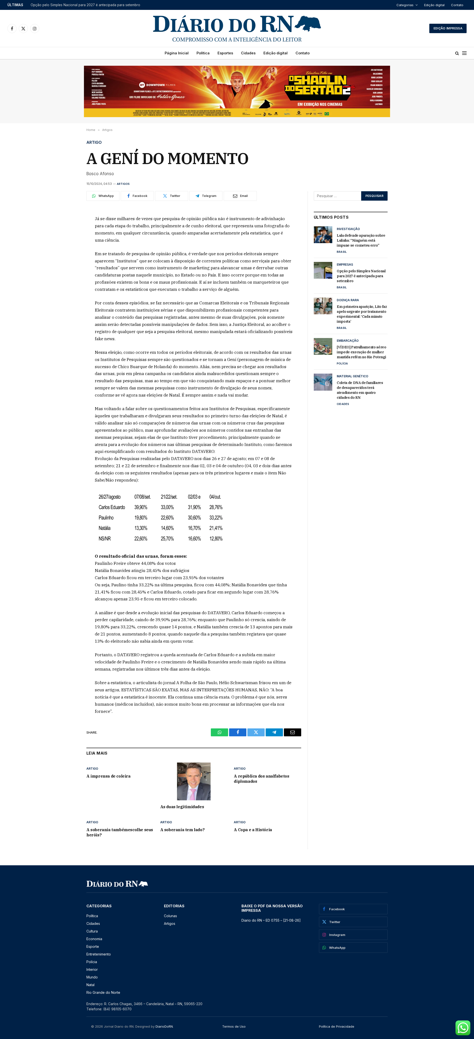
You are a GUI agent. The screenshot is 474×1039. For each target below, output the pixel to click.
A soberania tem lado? (182, 829)
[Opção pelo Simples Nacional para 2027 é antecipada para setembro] (323, 270)
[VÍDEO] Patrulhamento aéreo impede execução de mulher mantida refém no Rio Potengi (361, 352)
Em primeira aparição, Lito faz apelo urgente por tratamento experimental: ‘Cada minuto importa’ (362, 314)
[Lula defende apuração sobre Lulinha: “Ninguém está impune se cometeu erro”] (323, 234)
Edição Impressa (448, 28)
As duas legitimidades (182, 806)
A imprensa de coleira (108, 776)
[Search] (457, 53)
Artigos (123, 184)
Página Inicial (177, 53)
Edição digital (434, 5)
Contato (457, 5)
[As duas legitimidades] (194, 781)
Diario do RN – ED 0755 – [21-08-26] (271, 920)
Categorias (405, 5)
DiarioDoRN (164, 1026)
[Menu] (464, 53)
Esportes (225, 53)
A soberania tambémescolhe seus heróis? (119, 832)
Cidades (248, 53)
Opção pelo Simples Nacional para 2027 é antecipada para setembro (85, 5)
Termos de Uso (234, 1026)
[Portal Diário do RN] (237, 28)
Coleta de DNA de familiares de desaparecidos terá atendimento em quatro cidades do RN (360, 390)
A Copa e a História (253, 829)
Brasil (342, 252)
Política (203, 53)
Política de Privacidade (336, 1026)
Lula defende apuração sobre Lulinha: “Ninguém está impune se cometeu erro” (361, 240)
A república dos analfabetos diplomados (261, 779)
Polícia (342, 363)
